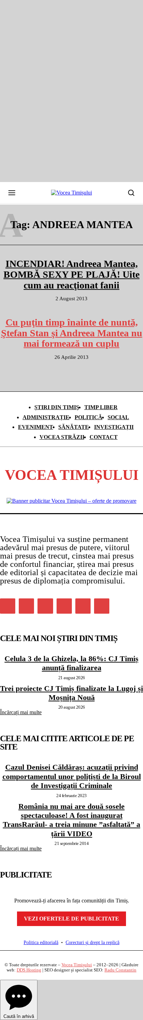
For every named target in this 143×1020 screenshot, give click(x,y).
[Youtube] (101, 606)
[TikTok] (64, 606)
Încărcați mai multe (21, 712)
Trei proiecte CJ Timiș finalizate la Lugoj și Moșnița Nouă (71, 693)
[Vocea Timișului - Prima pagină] (71, 193)
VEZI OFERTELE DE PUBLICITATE (71, 919)
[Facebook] (7, 606)
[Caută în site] (131, 192)
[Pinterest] (45, 606)
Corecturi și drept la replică (92, 942)
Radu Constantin (120, 970)
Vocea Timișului (76, 964)
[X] (83, 606)
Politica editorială (41, 942)
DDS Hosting (29, 970)
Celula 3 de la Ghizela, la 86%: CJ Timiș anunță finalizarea (71, 663)
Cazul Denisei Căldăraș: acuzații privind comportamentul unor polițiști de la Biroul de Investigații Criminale (71, 776)
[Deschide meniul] (11, 192)
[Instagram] (26, 606)
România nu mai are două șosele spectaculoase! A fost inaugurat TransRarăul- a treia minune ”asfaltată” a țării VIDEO (71, 820)
